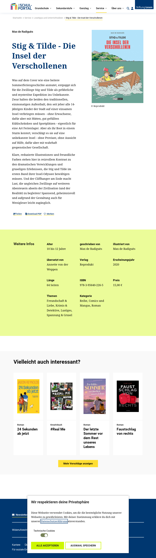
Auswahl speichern (83, 545)
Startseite (17, 18)
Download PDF (34, 214)
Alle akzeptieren (47, 545)
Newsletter (21, 514)
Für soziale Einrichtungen (25, 549)
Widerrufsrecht (20, 529)
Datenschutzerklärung (54, 521)
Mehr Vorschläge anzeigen (78, 463)
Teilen (19, 214)
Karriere (16, 544)
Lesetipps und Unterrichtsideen (48, 18)
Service (28, 18)
